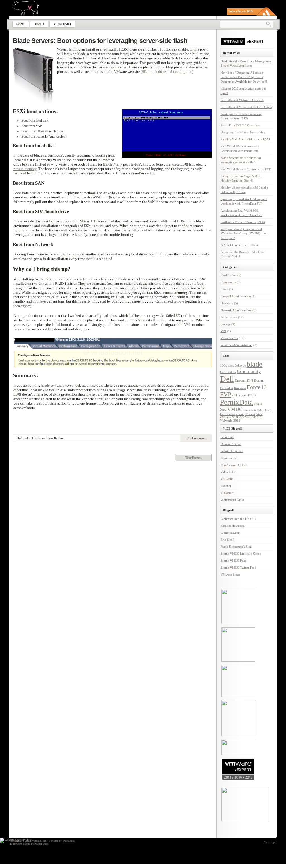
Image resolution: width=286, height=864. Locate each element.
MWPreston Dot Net (234, 464)
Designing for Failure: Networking (243, 132)
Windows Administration (236, 345)
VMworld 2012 (230, 420)
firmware (240, 388)
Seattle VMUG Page (233, 560)
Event (224, 289)
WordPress (69, 840)
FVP (225, 394)
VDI (223, 331)
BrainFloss (227, 437)
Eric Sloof (227, 539)
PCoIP (252, 395)
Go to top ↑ (270, 842)
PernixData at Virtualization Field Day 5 (246, 107)
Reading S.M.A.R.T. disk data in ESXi (245, 139)
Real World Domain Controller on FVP (246, 169)
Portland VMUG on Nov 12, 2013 (243, 222)
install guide (182, 72)
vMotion (225, 417)
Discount (240, 380)
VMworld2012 (252, 417)
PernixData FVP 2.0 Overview (240, 125)
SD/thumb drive (154, 72)
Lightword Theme (20, 843)
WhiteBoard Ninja (232, 499)
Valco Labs (228, 471)
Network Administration (236, 310)
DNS (250, 380)
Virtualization (55, 438)
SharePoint (251, 409)
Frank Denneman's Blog (236, 546)
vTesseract (227, 492)
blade (255, 364)
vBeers (240, 414)
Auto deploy (71, 254)
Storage (225, 324)
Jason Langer (229, 457)
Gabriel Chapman (232, 451)
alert (231, 365)
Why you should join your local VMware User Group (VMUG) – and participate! (244, 233)
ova (244, 395)
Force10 (257, 387)
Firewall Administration (236, 296)
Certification (229, 275)
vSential (226, 485)
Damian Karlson (231, 444)
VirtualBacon (39, 840)
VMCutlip (227, 478)
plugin (258, 403)
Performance (229, 317)
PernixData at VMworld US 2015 (242, 100)
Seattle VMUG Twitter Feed (238, 567)
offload (237, 395)
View (259, 414)
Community (228, 282)
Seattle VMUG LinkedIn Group (241, 553)
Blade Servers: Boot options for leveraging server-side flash (100, 40)
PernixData (236, 402)
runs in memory (25, 169)
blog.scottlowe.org (233, 525)
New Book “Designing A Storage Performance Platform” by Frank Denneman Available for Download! (244, 77)
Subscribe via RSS (240, 11)
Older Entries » (193, 458)
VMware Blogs (230, 574)
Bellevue (240, 365)
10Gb (223, 365)
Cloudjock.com (230, 532)
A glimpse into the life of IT (239, 518)
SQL (261, 409)
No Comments (196, 438)
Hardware (38, 438)
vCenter (250, 414)
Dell (227, 378)
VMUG (237, 417)
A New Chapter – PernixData (239, 244)
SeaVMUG (231, 409)
